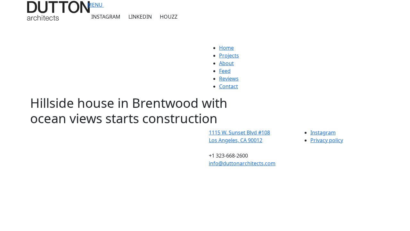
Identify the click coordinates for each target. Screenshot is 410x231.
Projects (229, 55)
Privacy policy (326, 140)
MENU (95, 4)
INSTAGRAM (105, 16)
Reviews (229, 78)
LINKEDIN (140, 16)
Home (226, 47)
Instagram (323, 132)
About (226, 63)
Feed (225, 70)
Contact (228, 86)
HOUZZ (168, 16)
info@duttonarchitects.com (242, 163)
